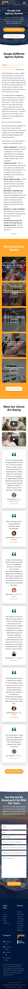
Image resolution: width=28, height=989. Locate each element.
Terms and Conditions (11, 987)
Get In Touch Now (14, 884)
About (5, 921)
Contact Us (6, 923)
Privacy (23, 985)
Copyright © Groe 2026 (14, 982)
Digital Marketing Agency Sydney (11, 985)
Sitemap (20, 987)
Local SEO (20, 921)
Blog (4, 918)
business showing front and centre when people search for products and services (13, 67)
